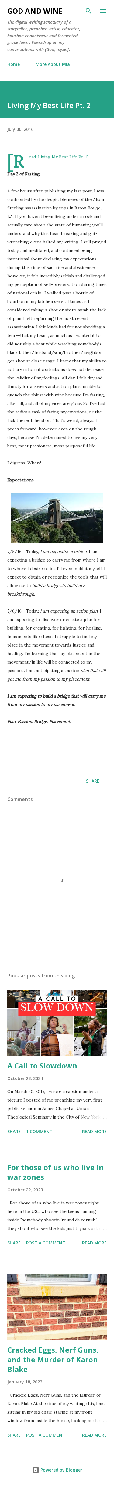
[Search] (88, 11)
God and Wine (35, 11)
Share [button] (92, 781)
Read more (94, 1131)
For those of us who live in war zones (55, 1172)
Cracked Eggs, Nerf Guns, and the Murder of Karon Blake (52, 1359)
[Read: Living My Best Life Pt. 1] (58, 157)
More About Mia (53, 64)
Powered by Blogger (60, 1470)
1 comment (39, 1131)
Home (13, 64)
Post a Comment (45, 1243)
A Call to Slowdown (42, 1066)
